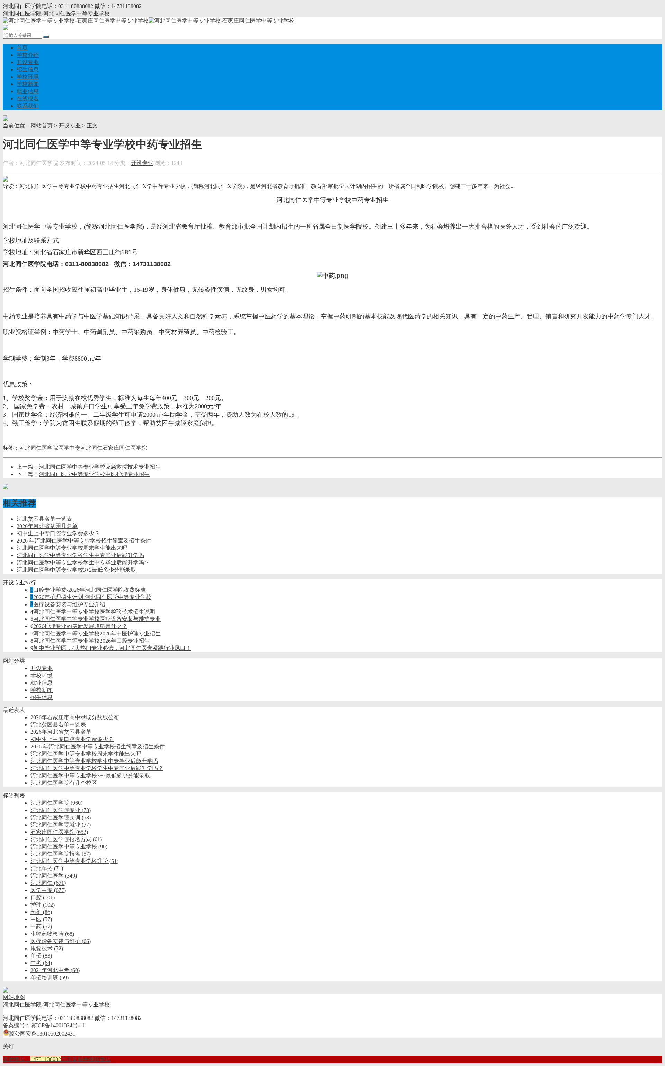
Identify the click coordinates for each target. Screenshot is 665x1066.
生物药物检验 (52, 934)
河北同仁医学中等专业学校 (68, 846)
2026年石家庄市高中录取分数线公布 (74, 717)
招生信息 (28, 69)
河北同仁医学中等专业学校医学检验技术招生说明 (94, 612)
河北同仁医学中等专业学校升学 (74, 861)
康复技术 (46, 948)
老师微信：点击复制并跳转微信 (57, 1059)
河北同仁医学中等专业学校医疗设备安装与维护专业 (97, 619)
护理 (42, 905)
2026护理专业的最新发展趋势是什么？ (80, 626)
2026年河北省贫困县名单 (47, 526)
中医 (41, 919)
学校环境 (28, 77)
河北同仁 (91, 448)
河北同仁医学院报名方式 (66, 839)
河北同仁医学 (53, 876)
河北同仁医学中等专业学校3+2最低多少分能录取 (76, 570)
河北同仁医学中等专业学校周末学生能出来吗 (72, 548)
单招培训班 (49, 977)
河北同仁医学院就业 (60, 825)
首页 (22, 48)
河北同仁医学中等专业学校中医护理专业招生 (94, 474)
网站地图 (14, 997)
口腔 (42, 897)
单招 (41, 956)
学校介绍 (28, 55)
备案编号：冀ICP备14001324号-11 (44, 1025)
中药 (41, 927)
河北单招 (46, 868)
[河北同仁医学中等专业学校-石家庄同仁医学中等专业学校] (148, 21)
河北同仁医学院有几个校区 (63, 783)
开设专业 (28, 62)
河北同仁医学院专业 (60, 810)
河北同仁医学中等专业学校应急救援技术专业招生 (100, 467)
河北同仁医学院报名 (60, 854)
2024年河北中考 (55, 970)
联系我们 (28, 106)
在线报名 (28, 99)
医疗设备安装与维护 (60, 941)
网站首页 (41, 126)
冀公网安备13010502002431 (42, 1034)
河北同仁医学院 (38, 448)
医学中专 (69, 448)
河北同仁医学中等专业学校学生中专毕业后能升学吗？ (83, 562)
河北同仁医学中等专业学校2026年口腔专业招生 (91, 641)
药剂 (41, 912)
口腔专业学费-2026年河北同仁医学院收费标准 (89, 590)
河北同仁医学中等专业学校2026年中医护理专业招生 (97, 633)
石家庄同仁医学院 (125, 448)
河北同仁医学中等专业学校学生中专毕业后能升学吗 (80, 555)
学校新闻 (28, 84)
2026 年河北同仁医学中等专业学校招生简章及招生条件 (84, 541)
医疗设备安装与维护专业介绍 (69, 604)
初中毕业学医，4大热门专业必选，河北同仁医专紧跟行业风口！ (112, 648)
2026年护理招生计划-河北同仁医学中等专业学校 (92, 597)
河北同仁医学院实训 (60, 817)
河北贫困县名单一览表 (44, 519)
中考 (41, 963)
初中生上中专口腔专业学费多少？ (58, 533)
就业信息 (28, 91)
